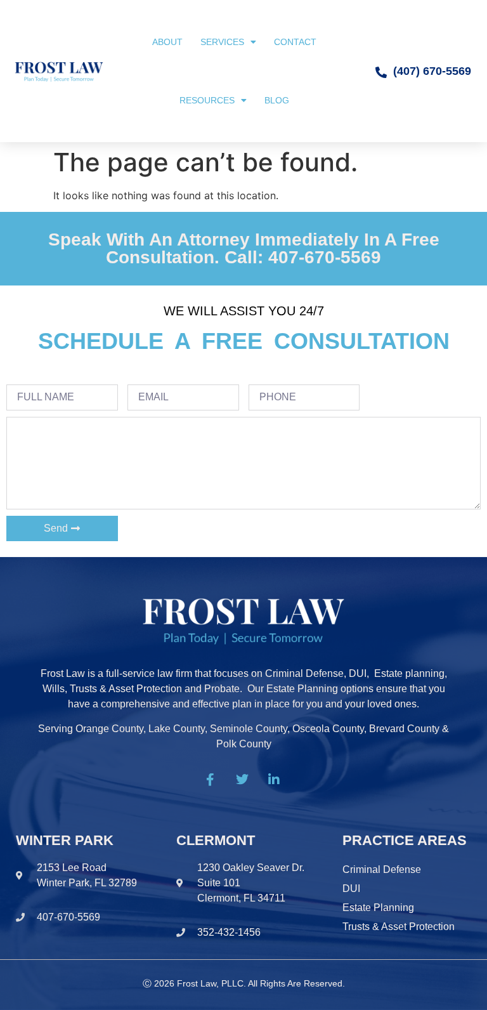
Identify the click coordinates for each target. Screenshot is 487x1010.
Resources (207, 100)
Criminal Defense (381, 869)
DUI (351, 888)
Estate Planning (378, 907)
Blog (276, 100)
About (167, 42)
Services (222, 42)
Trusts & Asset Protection (398, 926)
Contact (295, 42)
